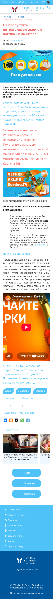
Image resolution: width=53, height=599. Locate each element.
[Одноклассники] (11, 420)
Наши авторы (15, 525)
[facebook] (9, 575)
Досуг (8, 390)
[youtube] (43, 575)
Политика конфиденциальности (26, 593)
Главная (7, 16)
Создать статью (16, 535)
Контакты (13, 530)
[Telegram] (27, 420)
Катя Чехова (16, 40)
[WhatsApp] (22, 420)
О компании (14, 509)
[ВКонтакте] (5, 420)
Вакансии (13, 520)
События (40, 390)
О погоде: (35, 2)
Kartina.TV (40, 244)
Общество (23, 390)
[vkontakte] (37, 575)
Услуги (11, 541)
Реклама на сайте (17, 515)
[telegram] (30, 575)
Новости (21, 16)
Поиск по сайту (15, 546)
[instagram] (16, 575)
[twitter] (23, 575)
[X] (16, 420)
